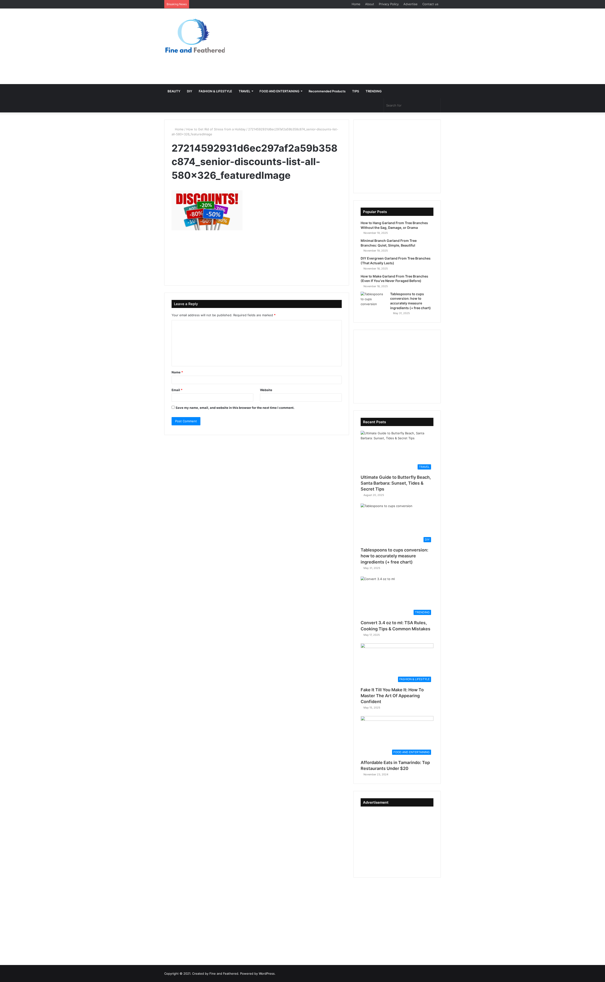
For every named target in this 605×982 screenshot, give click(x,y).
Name (177, 372)
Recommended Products (327, 91)
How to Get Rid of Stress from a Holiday (216, 129)
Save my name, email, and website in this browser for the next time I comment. (235, 408)
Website (266, 390)
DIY (189, 91)
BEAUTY (174, 91)
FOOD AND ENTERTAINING (279, 91)
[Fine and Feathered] (194, 35)
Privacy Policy (389, 4)
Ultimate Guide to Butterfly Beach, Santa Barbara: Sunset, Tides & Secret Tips (396, 483)
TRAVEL (244, 91)
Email (177, 390)
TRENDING (374, 91)
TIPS (355, 91)
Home (356, 4)
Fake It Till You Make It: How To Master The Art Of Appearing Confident (392, 695)
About (369, 4)
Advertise (410, 4)
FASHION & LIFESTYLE (215, 91)
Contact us (430, 4)
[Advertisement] (350, 46)
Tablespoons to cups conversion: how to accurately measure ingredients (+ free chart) (394, 555)
